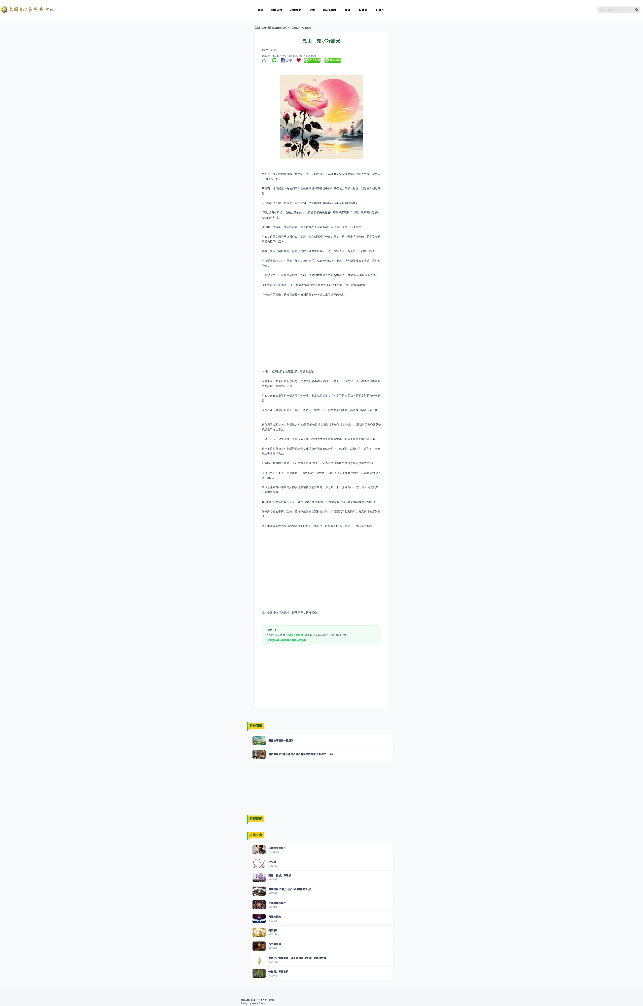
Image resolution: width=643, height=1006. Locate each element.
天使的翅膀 (274, 916)
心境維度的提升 (277, 848)
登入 (381, 10)
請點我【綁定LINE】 (299, 635)
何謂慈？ (273, 930)
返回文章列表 (263, 27)
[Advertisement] (321, 330)
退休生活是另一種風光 (281, 740)
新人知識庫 (330, 10)
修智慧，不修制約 (278, 971)
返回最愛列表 (279, 27)
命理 (347, 10)
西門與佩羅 (274, 944)
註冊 (364, 10)
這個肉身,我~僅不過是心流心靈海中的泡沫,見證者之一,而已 (301, 754)
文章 (312, 10)
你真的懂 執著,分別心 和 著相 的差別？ (290, 889)
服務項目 (276, 10)
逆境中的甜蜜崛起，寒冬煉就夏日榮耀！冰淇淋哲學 (297, 958)
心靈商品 (295, 10)
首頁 (260, 10)
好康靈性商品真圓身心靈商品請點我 (286, 640)
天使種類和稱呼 (277, 903)
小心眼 (272, 861)
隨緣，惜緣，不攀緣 (279, 875)
